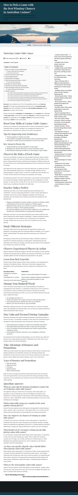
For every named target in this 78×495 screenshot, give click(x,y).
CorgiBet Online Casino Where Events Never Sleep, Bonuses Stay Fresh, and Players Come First (63, 70)
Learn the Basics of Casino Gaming (62, 185)
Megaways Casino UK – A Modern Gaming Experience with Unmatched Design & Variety (63, 142)
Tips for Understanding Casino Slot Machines (35, 476)
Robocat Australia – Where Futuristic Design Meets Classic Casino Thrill (63, 127)
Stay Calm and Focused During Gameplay (16, 85)
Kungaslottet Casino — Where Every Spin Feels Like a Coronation (62, 77)
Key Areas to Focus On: (13, 73)
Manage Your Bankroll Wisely (13, 84)
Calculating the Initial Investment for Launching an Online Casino (62, 171)
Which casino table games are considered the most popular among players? (26, 94)
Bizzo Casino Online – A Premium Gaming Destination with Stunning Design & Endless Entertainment (63, 149)
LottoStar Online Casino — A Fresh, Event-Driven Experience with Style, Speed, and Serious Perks (63, 57)
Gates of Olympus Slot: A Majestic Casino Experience (62, 82)
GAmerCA (24, 58)
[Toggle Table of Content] (46, 67)
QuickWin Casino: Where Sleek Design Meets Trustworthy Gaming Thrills (63, 109)
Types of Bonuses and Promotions (16, 89)
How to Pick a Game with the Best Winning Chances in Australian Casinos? (19, 8)
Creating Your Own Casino (62, 163)
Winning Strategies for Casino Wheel (62, 160)
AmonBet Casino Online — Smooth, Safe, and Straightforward (61, 64)
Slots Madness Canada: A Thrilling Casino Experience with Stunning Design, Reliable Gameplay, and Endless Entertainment (63, 135)
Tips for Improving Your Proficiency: (16, 71)
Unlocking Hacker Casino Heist (63, 182)
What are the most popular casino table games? (20, 100)
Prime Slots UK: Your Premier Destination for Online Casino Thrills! (62, 86)
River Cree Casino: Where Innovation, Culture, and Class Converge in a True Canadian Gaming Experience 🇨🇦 (62, 121)
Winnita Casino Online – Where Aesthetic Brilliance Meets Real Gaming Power (63, 97)
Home (29, 45)
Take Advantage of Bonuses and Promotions (17, 87)
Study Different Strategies (12, 78)
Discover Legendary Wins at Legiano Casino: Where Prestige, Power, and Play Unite (63, 114)
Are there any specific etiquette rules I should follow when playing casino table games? (28, 98)
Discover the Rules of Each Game (14, 74)
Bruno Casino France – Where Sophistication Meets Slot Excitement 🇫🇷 (62, 103)
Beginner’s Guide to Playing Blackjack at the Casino (62, 179)
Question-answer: (10, 91)
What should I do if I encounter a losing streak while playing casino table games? (27, 97)
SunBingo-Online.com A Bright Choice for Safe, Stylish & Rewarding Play (63, 92)
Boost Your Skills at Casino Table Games (16, 69)
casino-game (14, 62)
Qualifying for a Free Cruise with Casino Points (62, 166)
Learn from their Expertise (14, 82)
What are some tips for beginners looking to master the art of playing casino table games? (29, 92)
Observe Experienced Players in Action (16, 80)
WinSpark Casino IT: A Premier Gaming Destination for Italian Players (63, 156)
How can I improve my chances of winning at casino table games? (24, 95)
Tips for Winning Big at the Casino (15, 474)
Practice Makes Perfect (12, 76)
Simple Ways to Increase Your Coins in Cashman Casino (62, 175)
